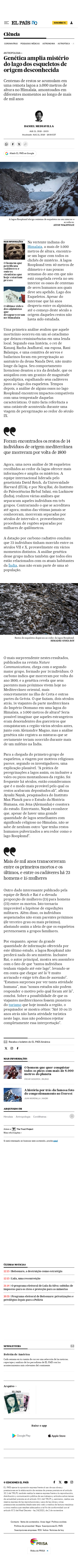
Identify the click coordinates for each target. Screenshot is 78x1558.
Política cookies (59, 1522)
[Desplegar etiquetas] (71, 1116)
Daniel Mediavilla (39, 126)
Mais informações (12, 1132)
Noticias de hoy (57, 1530)
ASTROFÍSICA (64, 43)
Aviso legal (45, 1522)
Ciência (12, 34)
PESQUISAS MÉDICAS (30, 43)
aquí (55, 1140)
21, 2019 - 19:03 (39, 131)
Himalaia (35, 246)
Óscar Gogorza (32, 1079)
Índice (45, 1530)
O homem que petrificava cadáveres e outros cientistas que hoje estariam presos (13, 272)
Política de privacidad (24, 1526)
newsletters (12, 1346)
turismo (15, 1005)
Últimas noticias (15, 1264)
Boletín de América (17, 1354)
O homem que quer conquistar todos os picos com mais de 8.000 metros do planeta (49, 1071)
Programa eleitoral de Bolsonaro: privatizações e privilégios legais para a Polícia (39, 1298)
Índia (13, 565)
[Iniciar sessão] (71, 23)
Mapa (38, 1526)
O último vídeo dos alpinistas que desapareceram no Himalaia (14, 312)
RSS (40, 1530)
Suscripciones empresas (25, 1530)
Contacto (15, 1522)
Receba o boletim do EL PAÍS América (29, 1041)
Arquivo (9, 1386)
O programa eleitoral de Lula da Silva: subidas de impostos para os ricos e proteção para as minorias (38, 1287)
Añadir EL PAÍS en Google (22, 153)
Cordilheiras (39, 1116)
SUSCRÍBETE (60, 23)
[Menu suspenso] (6, 23)
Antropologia (12, 53)
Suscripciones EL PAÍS (52, 1526)
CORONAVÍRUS (11, 43)
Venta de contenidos (29, 1522)
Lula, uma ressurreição (25, 1278)
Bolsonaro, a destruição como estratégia (36, 1271)
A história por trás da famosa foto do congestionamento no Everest (49, 1092)
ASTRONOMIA (48, 43)
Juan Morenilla (32, 1098)
